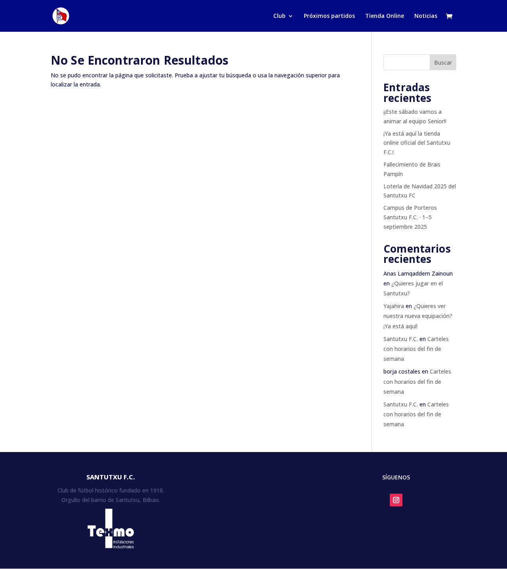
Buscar (443, 62)
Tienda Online (384, 16)
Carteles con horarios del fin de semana (416, 348)
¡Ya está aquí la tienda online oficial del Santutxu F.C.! (416, 143)
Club (279, 16)
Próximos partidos (329, 16)
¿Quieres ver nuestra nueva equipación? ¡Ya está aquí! (417, 316)
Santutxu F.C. (400, 339)
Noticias (425, 16)
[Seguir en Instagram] (396, 500)
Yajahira (393, 306)
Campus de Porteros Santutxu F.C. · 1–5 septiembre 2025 (410, 217)
